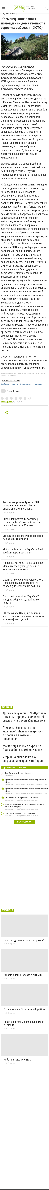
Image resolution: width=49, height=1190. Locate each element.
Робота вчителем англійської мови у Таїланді (24, 1023)
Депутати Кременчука (10, 381)
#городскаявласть (27, 384)
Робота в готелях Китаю (17, 1059)
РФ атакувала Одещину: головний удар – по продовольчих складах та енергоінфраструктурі (23, 616)
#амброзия (5, 384)
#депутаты (14, 384)
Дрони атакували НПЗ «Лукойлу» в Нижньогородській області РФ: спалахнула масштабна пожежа (23, 582)
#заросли (38, 384)
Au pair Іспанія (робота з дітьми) (23, 975)
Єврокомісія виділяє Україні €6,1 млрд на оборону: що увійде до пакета (22, 599)
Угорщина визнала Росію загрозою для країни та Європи (23, 537)
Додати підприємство (24, 822)
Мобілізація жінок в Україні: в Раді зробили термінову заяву (23, 551)
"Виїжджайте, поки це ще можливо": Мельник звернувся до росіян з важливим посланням (23, 566)
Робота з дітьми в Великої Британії (24, 940)
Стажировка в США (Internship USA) (24, 1009)
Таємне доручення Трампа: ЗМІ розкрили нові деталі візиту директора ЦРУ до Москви (21, 505)
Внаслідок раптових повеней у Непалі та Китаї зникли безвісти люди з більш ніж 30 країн (21, 522)
